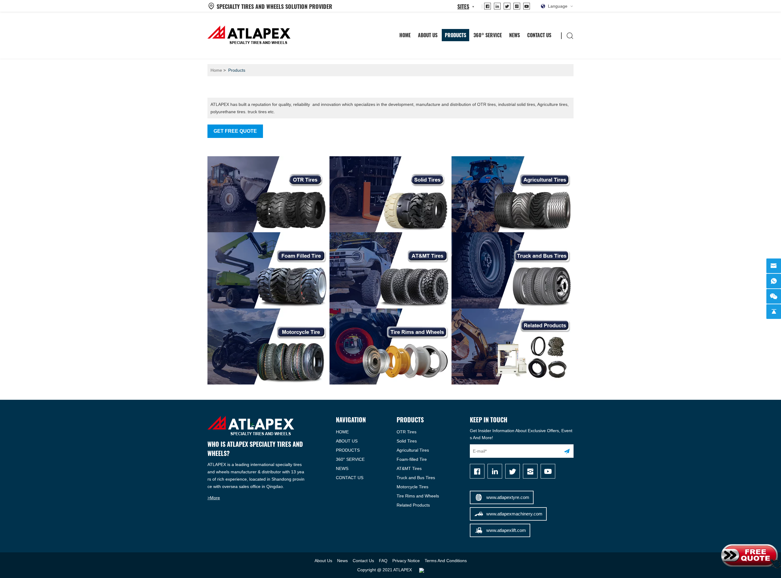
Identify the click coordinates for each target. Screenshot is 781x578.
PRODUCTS (348, 450)
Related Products (413, 505)
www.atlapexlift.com (506, 530)
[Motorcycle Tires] (268, 347)
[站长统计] (421, 569)
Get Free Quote (235, 131)
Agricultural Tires (413, 450)
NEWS (342, 468)
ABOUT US (347, 441)
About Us (427, 35)
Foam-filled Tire (412, 459)
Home (216, 70)
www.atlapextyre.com (507, 497)
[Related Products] (513, 347)
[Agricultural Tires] (513, 194)
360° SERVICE (487, 35)
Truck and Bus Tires (416, 477)
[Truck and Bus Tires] (513, 270)
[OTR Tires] (268, 194)
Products (455, 35)
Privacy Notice (406, 560)
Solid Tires (407, 441)
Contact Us (539, 35)
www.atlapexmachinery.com (514, 513)
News (514, 35)
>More (213, 497)
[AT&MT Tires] (390, 270)
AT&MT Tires (409, 468)
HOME (405, 35)
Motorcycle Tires (412, 486)
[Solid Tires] (390, 194)
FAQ (383, 560)
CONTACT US (349, 477)
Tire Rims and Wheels (418, 495)
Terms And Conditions (446, 560)
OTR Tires (406, 431)
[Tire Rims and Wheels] (390, 347)
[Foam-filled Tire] (268, 270)
